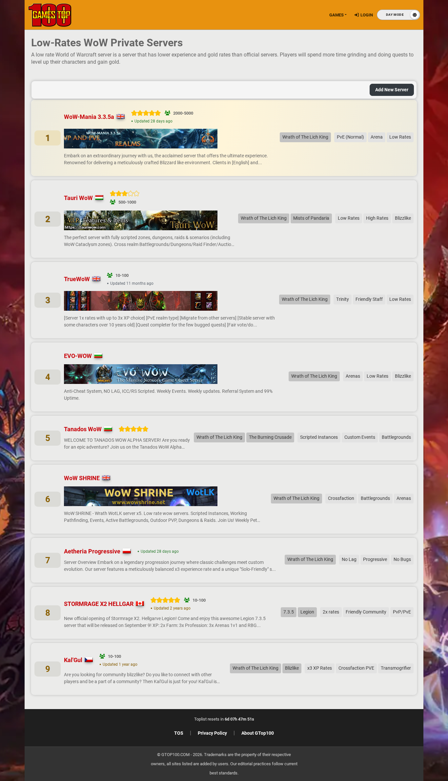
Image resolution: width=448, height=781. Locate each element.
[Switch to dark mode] (398, 15)
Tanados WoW (83, 429)
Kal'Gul (73, 660)
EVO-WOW (78, 355)
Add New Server (391, 89)
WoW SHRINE (82, 478)
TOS (178, 733)
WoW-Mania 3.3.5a (89, 116)
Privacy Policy (212, 733)
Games (336, 14)
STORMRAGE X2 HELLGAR (98, 603)
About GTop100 (257, 733)
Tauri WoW (78, 197)
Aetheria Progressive (92, 551)
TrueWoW (77, 279)
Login (366, 14)
